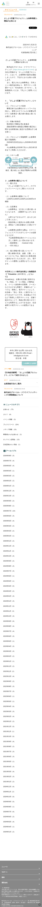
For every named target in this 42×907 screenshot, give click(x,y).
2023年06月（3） (9, 636)
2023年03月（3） (9, 651)
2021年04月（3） (9, 766)
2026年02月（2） (9, 481)
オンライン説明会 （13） (11, 439)
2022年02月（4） (9, 716)
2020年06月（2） (9, 816)
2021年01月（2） (9, 781)
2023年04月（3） (9, 646)
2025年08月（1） (9, 506)
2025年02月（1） (9, 536)
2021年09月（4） (9, 741)
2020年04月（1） (9, 827)
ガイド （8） (7, 414)
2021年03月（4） (9, 771)
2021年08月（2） (9, 746)
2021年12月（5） (9, 726)
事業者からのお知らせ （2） (13, 434)
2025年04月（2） (9, 526)
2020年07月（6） (9, 812)
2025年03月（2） (9, 531)
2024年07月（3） (9, 571)
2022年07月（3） (9, 691)
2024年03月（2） (9, 591)
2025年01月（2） (9, 541)
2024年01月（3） (9, 601)
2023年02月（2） (9, 656)
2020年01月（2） (9, 832)
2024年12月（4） (9, 546)
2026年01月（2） (9, 486)
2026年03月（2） (9, 476)
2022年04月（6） (9, 706)
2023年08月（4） (9, 626)
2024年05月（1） (9, 581)
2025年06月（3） (9, 516)
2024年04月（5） (9, 586)
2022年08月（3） (9, 686)
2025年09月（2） (9, 501)
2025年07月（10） (9, 511)
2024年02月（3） (9, 596)
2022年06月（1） (9, 696)
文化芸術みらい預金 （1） (12, 444)
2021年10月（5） (9, 736)
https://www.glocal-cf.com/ (23, 69)
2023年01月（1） (9, 661)
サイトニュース (11, 10)
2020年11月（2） (9, 792)
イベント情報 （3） (10, 419)
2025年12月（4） (9, 491)
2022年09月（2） (9, 681)
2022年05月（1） (9, 701)
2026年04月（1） (9, 471)
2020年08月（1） (9, 807)
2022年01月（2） (9, 721)
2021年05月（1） (9, 761)
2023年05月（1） (9, 641)
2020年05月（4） (9, 822)
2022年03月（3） (9, 711)
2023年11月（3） (9, 611)
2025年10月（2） (9, 496)
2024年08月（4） (9, 566)
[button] (21, 867)
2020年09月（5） (9, 801)
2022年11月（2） (9, 671)
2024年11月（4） (9, 551)
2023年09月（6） (9, 621)
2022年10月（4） (9, 676)
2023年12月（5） (9, 606)
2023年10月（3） (9, 616)
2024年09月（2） (9, 561)
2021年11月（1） (9, 731)
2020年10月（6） (9, 796)
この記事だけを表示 (29, 363)
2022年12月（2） (9, 666)
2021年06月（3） (9, 756)
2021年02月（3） (9, 776)
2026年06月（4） (9, 466)
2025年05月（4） (9, 521)
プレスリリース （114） (11, 424)
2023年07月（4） (9, 631)
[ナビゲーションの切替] (38, 3)
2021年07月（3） (9, 751)
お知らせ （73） (8, 409)
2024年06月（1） (9, 576)
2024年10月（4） (9, 556)
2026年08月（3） (9, 455)
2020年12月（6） (9, 786)
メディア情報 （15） (10, 429)
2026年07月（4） (9, 461)
